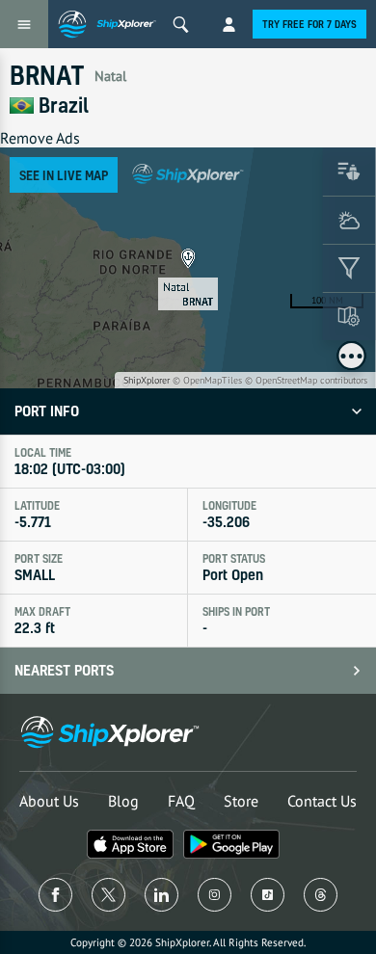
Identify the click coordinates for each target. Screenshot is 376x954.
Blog (123, 800)
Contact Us (322, 800)
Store (241, 800)
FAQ (181, 800)
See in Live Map (63, 175)
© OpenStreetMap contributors (306, 380)
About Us (49, 800)
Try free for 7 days (309, 24)
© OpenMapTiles (207, 380)
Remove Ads (40, 137)
